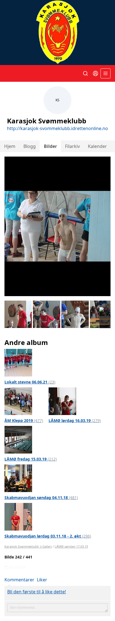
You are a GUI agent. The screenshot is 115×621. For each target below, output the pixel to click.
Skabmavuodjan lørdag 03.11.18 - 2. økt (47, 536)
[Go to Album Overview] (18, 362)
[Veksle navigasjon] (105, 73)
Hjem (9, 146)
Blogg (29, 146)
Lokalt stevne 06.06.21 (29, 382)
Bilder (50, 146)
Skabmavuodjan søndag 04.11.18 (41, 497)
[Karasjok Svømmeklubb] (57, 32)
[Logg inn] (95, 73)
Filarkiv (72, 146)
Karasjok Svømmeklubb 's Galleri (28, 546)
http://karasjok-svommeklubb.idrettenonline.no (57, 128)
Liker (42, 580)
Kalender (97, 146)
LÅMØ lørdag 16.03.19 (75, 420)
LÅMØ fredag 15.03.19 (30, 459)
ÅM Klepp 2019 (23, 420)
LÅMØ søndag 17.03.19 (71, 546)
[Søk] (85, 73)
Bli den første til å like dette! (36, 592)
